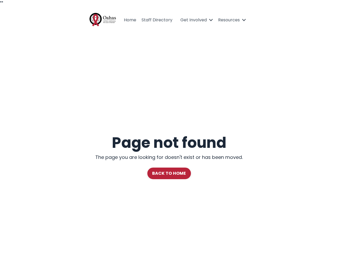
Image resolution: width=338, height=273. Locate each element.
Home (130, 20)
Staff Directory (157, 20)
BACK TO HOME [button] (169, 173)
